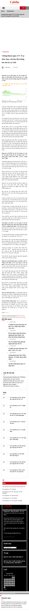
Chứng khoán (5, 51)
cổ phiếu (13, 377)
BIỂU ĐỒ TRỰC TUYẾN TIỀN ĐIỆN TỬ (13, 557)
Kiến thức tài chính (11, 605)
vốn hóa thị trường (21, 317)
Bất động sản (11, 602)
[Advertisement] (14, 33)
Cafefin (14, 2)
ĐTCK (6, 312)
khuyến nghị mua (9, 384)
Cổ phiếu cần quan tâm (12, 379)
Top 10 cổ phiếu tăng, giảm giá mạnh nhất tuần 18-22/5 (16, 342)
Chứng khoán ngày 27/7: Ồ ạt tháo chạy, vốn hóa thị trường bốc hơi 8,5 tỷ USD (13, 59)
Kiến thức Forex (20, 603)
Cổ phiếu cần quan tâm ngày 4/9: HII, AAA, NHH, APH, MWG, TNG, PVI (17, 326)
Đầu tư (17, 386)
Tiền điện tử (9, 382)
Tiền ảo (14, 381)
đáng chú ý (13, 386)
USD (22, 377)
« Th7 (5, 589)
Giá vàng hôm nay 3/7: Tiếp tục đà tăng (17, 422)
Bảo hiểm (6, 602)
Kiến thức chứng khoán (11, 603)
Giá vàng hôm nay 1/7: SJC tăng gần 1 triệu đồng (18, 438)
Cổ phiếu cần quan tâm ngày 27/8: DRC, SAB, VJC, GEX (17, 349)
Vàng (11, 381)
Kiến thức (4, 603)
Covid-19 (18, 377)
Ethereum (6, 386)
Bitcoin (8, 381)
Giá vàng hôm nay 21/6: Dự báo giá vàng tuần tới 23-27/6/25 (18, 462)
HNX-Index (8, 317)
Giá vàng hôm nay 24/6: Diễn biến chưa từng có (17, 454)
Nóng (5, 607)
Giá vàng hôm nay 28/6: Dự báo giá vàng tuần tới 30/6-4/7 (18, 446)
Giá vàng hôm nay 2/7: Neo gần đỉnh (17, 430)
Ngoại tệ (17, 605)
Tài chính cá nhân (16, 607)
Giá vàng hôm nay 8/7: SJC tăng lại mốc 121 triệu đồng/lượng (18, 414)
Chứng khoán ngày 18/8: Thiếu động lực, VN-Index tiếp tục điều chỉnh (17, 357)
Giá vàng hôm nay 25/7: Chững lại (17, 406)
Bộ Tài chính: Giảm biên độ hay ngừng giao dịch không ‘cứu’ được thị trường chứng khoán (17, 335)
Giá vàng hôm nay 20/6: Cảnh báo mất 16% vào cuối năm (17, 470)
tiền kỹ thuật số (17, 382)
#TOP (2, 602)
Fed (10, 386)
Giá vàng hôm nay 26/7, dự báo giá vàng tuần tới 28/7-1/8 (17, 398)
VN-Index (14, 317)
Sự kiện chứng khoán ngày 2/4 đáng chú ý (16, 364)
